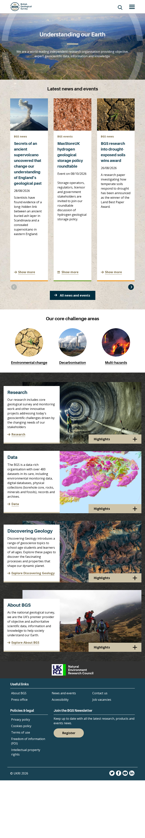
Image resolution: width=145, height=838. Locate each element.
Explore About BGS (25, 642)
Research (17, 392)
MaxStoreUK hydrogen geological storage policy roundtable (70, 155)
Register (68, 733)
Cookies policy (21, 726)
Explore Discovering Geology (33, 573)
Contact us (99, 693)
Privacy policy (20, 719)
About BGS (19, 605)
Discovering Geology (30, 531)
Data (12, 457)
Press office (19, 700)
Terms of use (20, 732)
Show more (26, 272)
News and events (64, 693)
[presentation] (14, 287)
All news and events (75, 295)
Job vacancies (101, 700)
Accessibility (60, 700)
